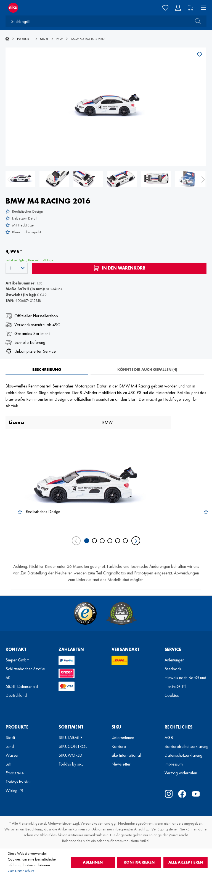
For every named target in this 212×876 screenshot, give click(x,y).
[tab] (47, 369)
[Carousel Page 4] (109, 540)
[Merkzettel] (165, 7)
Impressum (174, 764)
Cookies (172, 695)
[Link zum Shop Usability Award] (121, 613)
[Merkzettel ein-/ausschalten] (199, 54)
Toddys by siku (18, 782)
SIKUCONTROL (73, 746)
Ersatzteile (15, 773)
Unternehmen (123, 737)
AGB (169, 737)
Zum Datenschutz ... (23, 870)
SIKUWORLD (70, 755)
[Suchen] (196, 21)
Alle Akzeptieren (185, 862)
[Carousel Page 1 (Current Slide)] (86, 540)
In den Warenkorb (123, 268)
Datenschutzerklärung (183, 755)
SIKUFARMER (71, 737)
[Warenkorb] (190, 7)
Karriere (119, 746)
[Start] (7, 39)
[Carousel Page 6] (125, 540)
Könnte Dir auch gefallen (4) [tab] (147, 369)
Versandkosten (92, 823)
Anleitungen (174, 660)
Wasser (12, 755)
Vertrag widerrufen (181, 773)
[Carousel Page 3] (102, 540)
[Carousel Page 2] (94, 540)
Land (10, 746)
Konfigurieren (139, 862)
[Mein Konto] (178, 7)
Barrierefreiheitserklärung (186, 746)
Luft (8, 764)
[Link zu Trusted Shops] (85, 613)
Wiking (12, 790)
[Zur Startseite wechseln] (53, 8)
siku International (126, 755)
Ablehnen (93, 862)
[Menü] (201, 7)
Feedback (173, 669)
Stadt (10, 737)
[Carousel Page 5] (117, 540)
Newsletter (121, 764)
